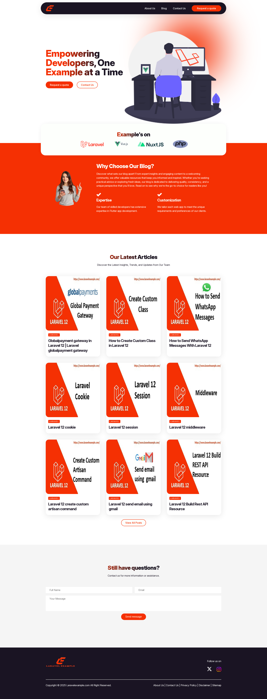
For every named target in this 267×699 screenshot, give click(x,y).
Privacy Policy (189, 685)
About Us (149, 8)
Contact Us (179, 8)
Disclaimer (204, 685)
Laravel (54, 335)
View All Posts (133, 522)
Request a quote (206, 8)
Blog (164, 8)
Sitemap (216, 685)
